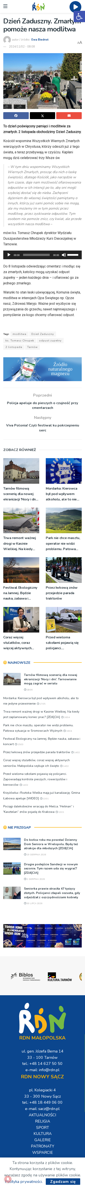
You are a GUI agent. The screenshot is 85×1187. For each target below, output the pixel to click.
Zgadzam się (63, 1181)
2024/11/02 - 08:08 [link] (22, 47)
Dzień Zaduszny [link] (42, 334)
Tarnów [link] (32, 347)
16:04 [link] (66, 717)
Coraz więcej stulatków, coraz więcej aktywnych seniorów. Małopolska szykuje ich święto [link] (21, 643)
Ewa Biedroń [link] (40, 40)
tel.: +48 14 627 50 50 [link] (42, 1063)
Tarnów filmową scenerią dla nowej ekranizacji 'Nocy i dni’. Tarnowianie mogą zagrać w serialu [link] (20, 494)
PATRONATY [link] (42, 1146)
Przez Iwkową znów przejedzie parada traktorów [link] (62, 593)
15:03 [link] (20, 744)
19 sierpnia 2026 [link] (36, 854)
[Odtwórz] (9, 255)
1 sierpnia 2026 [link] (35, 879)
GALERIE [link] (42, 1140)
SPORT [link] (42, 1127)
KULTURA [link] (43, 1133)
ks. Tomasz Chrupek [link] (19, 340)
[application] (42, 255)
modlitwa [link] (19, 334)
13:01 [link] (45, 798)
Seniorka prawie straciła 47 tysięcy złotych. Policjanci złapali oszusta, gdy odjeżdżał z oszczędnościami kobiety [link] (52, 893)
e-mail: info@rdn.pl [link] (43, 1069)
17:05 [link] (42, 703)
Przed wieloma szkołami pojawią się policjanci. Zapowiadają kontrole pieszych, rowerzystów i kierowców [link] (63, 643)
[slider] (73, 254)
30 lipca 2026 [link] (34, 903)
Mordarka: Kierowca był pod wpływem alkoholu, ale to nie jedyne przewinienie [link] (62, 494)
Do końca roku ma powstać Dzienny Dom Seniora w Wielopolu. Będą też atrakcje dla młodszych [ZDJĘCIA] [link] (51, 844)
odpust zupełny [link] (50, 340)
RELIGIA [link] (42, 1121)
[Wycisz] (64, 255)
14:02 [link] (76, 752)
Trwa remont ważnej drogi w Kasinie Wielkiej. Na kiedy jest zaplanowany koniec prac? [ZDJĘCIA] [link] (19, 544)
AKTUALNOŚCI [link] (42, 1115)
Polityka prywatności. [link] (23, 1181)
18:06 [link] (29, 689)
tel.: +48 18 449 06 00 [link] (42, 1102)
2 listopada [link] (13, 347)
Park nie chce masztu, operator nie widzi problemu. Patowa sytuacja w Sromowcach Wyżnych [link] (64, 544)
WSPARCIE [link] (42, 1152)
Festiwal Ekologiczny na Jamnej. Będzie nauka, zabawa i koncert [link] (20, 593)
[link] (79, 16)
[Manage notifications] (7, 1179)
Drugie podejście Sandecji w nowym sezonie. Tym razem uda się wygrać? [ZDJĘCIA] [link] (51, 868)
